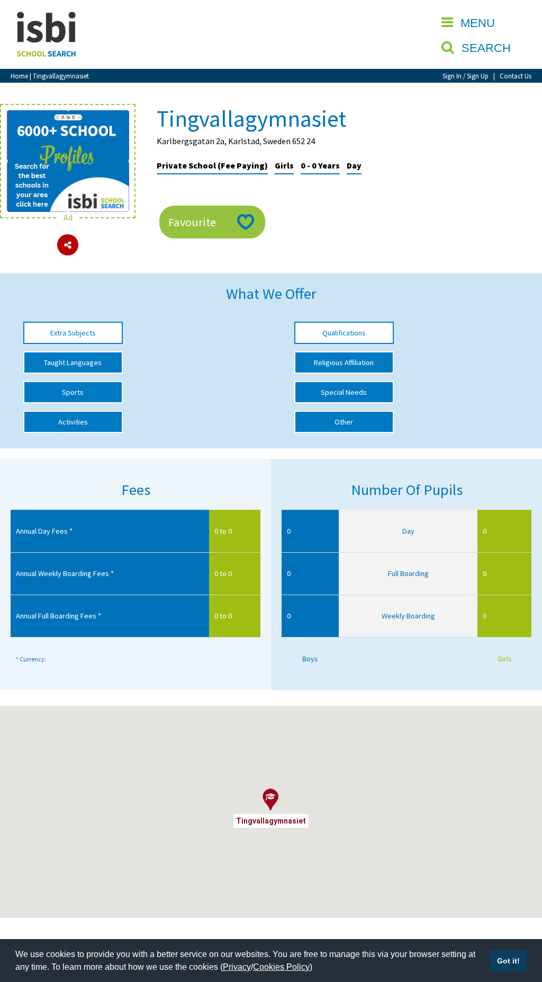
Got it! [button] (508, 961)
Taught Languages (73, 362)
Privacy (237, 966)
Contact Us (515, 76)
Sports (73, 392)
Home (19, 76)
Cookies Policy (281, 966)
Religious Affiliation (344, 362)
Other (344, 422)
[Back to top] (518, 924)
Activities (73, 422)
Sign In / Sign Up (465, 76)
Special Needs (344, 392)
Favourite (192, 222)
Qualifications (344, 333)
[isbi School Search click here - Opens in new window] (67, 115)
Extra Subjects (73, 333)
